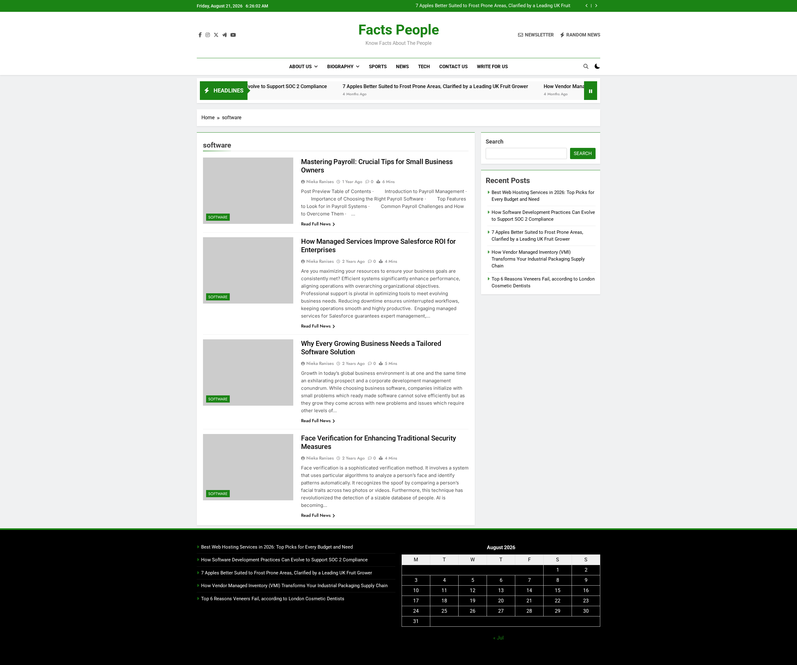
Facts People (398, 29)
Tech (424, 66)
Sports (378, 66)
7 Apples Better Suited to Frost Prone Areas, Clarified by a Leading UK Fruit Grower (493, 5)
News (402, 66)
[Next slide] (596, 5)
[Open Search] (585, 66)
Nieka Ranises (320, 181)
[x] (216, 35)
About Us (300, 66)
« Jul (498, 638)
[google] (224, 35)
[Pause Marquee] (590, 90)
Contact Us (453, 66)
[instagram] (208, 35)
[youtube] (233, 35)
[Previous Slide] (586, 5)
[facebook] (200, 35)
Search (494, 141)
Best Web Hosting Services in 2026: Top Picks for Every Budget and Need (277, 547)
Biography (340, 66)
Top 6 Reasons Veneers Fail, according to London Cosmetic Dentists (272, 598)
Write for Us (492, 66)
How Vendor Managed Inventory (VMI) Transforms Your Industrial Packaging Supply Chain (538, 259)
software (218, 217)
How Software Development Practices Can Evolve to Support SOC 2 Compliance (284, 560)
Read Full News (316, 224)
